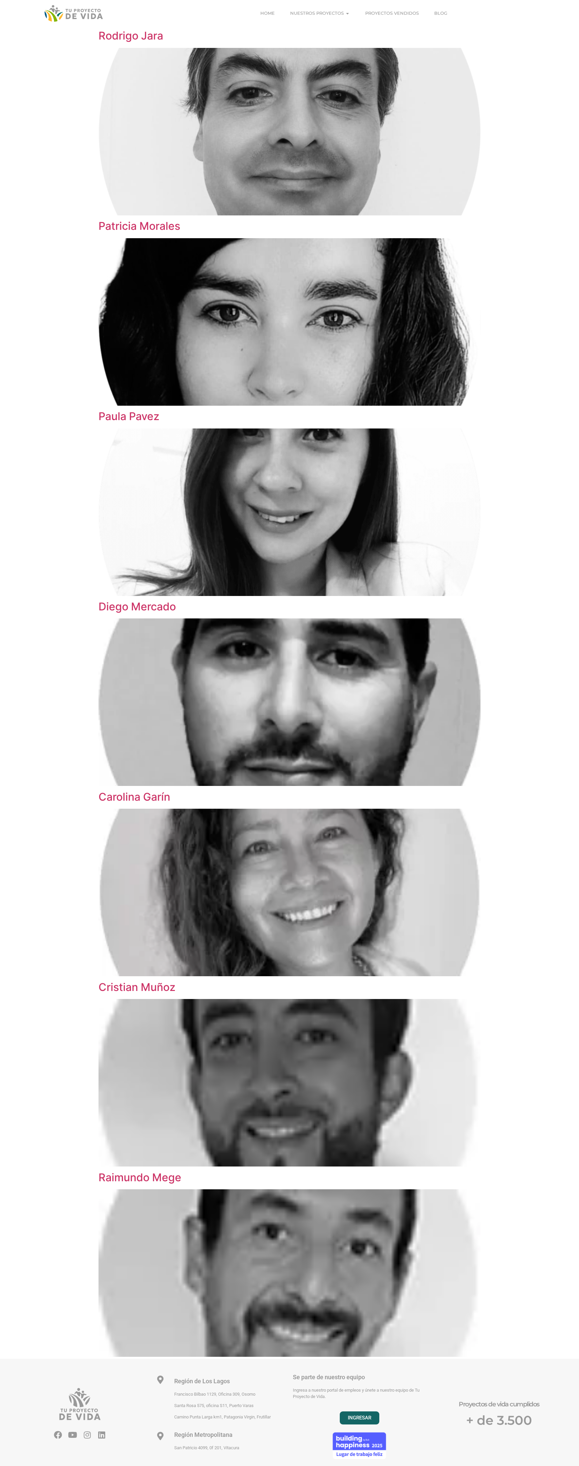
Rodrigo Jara (131, 35)
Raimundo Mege (140, 1177)
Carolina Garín (134, 796)
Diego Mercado (137, 606)
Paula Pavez (129, 416)
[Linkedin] (101, 1434)
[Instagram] (87, 1434)
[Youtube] (72, 1434)
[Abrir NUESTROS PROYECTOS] (347, 13)
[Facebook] (58, 1434)
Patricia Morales (139, 225)
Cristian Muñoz (137, 987)
